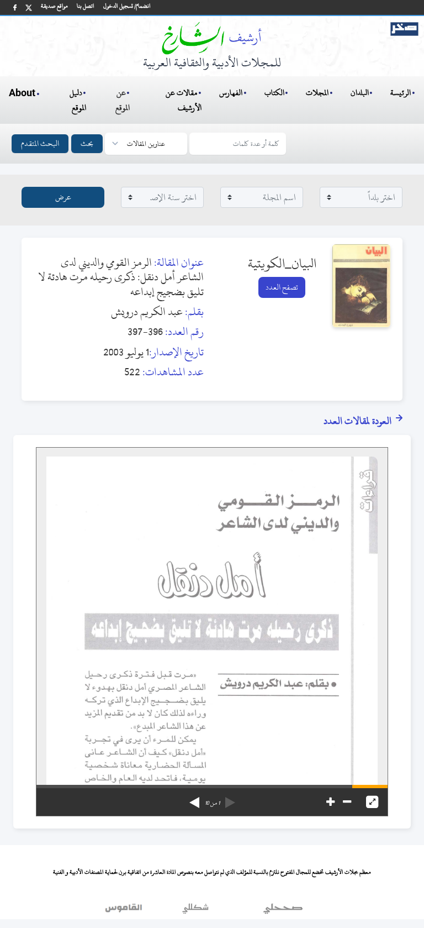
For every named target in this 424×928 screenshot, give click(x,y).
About (22, 93)
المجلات (317, 92)
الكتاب (274, 92)
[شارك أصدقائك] (15, 7)
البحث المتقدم (40, 143)
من (212, 803)
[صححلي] (283, 911)
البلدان (360, 92)
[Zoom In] (330, 802)
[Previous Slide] (230, 798)
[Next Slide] (194, 798)
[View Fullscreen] (372, 802)
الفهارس (230, 92)
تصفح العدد (282, 287)
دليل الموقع (78, 100)
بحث (87, 143)
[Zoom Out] (347, 802)
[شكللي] (195, 911)
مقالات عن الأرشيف (184, 100)
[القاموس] (124, 911)
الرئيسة (400, 92)
